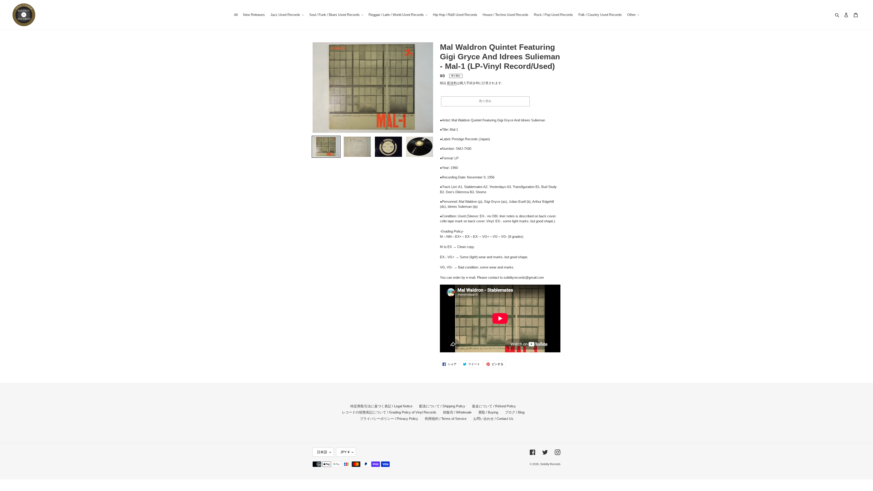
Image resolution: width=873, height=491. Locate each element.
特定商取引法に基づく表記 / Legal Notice (381, 406)
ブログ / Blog (514, 412)
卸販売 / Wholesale (457, 412)
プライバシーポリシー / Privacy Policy (389, 419)
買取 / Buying (488, 412)
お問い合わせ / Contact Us (493, 419)
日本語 (322, 452)
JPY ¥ (344, 452)
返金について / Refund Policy (494, 406)
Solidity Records (550, 464)
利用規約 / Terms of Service (446, 419)
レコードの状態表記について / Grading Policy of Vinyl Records (389, 412)
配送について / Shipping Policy (442, 406)
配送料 (452, 83)
